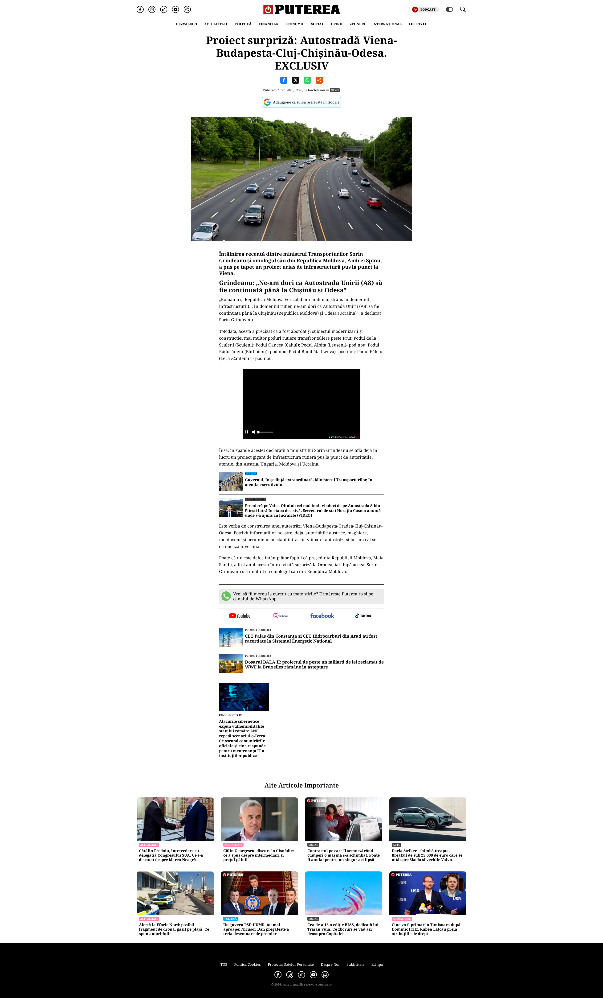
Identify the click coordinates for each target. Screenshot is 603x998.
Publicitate (355, 964)
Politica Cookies (247, 964)
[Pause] (247, 432)
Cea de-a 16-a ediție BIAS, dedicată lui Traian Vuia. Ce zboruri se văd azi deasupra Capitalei (343, 929)
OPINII (336, 24)
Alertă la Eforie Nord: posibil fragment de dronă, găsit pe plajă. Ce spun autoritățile (174, 929)
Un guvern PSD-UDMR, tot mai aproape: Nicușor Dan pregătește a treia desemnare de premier (256, 929)
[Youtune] (175, 9)
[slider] (265, 433)
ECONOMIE (294, 24)
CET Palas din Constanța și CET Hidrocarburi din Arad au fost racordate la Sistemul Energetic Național (311, 639)
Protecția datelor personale (291, 964)
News (335, 90)
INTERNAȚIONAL (387, 24)
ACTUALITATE (216, 24)
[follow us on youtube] (239, 616)
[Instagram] (151, 9)
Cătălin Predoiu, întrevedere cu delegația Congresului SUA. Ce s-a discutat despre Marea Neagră (171, 855)
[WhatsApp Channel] (187, 9)
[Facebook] (140, 9)
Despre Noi (330, 964)
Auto (396, 844)
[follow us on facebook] (322, 616)
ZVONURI (357, 24)
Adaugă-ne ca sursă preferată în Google (306, 102)
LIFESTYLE (418, 24)
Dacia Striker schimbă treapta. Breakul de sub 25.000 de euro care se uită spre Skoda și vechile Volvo (427, 855)
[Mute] (253, 432)
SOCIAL (317, 24)
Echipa (377, 964)
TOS (223, 964)
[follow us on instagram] (281, 616)
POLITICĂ (243, 24)
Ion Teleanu (316, 90)
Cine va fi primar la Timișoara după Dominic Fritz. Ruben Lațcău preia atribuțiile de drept (426, 929)
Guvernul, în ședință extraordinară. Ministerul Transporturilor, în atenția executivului (308, 482)
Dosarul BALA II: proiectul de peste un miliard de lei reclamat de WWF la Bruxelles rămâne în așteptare (314, 665)
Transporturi (255, 499)
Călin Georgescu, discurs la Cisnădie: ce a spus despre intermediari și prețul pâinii (258, 855)
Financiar (268, 24)
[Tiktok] (163, 9)
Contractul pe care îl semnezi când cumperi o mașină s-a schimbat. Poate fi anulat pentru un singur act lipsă (343, 855)
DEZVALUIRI (186, 24)
